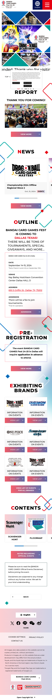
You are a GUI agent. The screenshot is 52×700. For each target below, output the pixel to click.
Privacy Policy (15, 80)
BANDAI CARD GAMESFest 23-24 (26, 678)
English (37, 7)
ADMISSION (26, 312)
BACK (26, 597)
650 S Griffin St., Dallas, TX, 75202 (25, 290)
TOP (7, 77)
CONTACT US (17, 641)
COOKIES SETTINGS (17, 637)
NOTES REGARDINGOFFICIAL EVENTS (26, 555)
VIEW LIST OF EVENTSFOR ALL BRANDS (26, 489)
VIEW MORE (26, 134)
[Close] (40, 71)
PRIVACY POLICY (36, 637)
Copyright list (25, 697)
